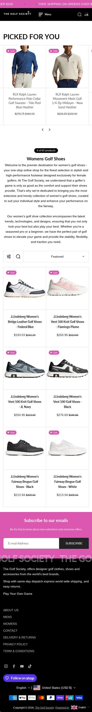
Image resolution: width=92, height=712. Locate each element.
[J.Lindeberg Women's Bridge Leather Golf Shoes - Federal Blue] (24, 288)
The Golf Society (44, 707)
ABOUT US (10, 610)
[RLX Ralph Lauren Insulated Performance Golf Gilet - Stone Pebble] (67, 69)
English (21, 687)
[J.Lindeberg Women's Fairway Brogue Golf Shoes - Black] (24, 448)
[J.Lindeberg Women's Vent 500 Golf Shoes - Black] (67, 368)
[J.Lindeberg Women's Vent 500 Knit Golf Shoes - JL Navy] (24, 368)
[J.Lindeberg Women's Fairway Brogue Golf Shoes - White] (67, 448)
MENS (7, 617)
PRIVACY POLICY (15, 644)
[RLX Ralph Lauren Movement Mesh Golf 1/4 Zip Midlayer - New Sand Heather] (24, 66)
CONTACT (10, 630)
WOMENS (10, 623)
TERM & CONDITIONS (18, 651)
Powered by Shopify (67, 707)
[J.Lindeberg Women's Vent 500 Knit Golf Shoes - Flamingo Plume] (67, 288)
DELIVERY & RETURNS (19, 637)
